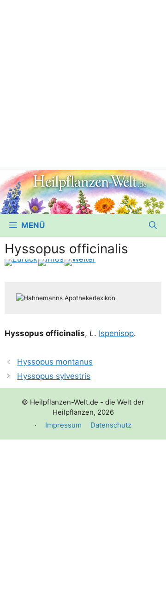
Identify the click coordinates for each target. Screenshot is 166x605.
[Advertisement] (83, 83)
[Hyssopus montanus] (21, 262)
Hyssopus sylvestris (53, 376)
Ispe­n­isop (116, 333)
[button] (153, 225)
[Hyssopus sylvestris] (80, 262)
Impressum (63, 425)
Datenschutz (110, 425)
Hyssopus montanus (55, 361)
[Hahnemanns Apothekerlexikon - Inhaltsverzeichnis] (51, 262)
